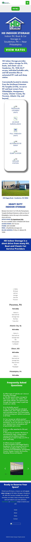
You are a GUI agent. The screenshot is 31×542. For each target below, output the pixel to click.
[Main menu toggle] (27, 3)
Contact (15, 519)
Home (15, 510)
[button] (15, 9)
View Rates (5, 502)
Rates (15, 516)
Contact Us (13, 502)
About (15, 513)
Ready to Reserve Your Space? (15, 485)
